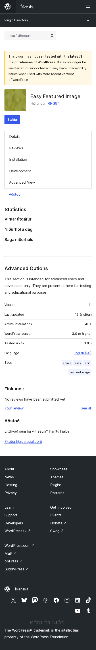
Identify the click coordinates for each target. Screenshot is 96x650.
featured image (79, 372)
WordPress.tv (17, 531)
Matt (10, 553)
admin (67, 363)
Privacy (10, 493)
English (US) (83, 353)
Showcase (58, 469)
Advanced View (22, 182)
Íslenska (21, 589)
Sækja (12, 119)
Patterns (57, 493)
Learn (9, 507)
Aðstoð (15, 194)
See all (86, 408)
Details (14, 136)
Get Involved (61, 507)
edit (87, 363)
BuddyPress (16, 569)
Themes (56, 477)
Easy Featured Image (55, 96)
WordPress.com (19, 545)
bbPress (13, 561)
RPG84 (54, 103)
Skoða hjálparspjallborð (23, 441)
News (9, 477)
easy (78, 363)
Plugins (56, 485)
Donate (58, 523)
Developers (13, 523)
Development (20, 171)
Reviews (16, 148)
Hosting (10, 485)
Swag (57, 531)
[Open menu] (89, 6)
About (9, 469)
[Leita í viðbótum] (51, 35)
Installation (18, 159)
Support (10, 515)
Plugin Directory (16, 20)
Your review (14, 408)
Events (56, 515)
